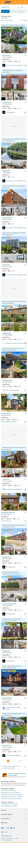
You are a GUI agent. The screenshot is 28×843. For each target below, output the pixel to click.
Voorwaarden (9, 838)
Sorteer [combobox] (25, 20)
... (16, 761)
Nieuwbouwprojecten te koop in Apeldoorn (12, 796)
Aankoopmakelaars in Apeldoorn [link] (9, 804)
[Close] (8, 7)
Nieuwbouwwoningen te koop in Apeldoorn (12, 794)
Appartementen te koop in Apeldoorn (10, 792)
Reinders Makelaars (6, 521)
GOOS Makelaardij (10, 112)
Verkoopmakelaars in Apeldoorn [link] (9, 806)
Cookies (17, 838)
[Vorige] (5, 761)
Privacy (3, 838)
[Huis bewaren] (25, 55)
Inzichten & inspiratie (6, 814)
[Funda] (8, 2)
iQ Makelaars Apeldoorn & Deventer (15, 343)
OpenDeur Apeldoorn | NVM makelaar (13, 708)
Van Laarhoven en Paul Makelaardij (14, 65)
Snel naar (3, 810)
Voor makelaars (5, 818)
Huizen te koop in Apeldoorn (8, 790)
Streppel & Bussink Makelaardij (13, 755)
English (6, 832)
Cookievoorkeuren (6, 840)
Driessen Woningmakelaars (12, 390)
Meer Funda (4, 823)
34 (19, 761)
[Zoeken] (18, 7)
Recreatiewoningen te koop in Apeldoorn (11, 798)
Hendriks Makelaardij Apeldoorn (9, 422)
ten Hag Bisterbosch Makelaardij (14, 489)
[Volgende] (22, 761)
